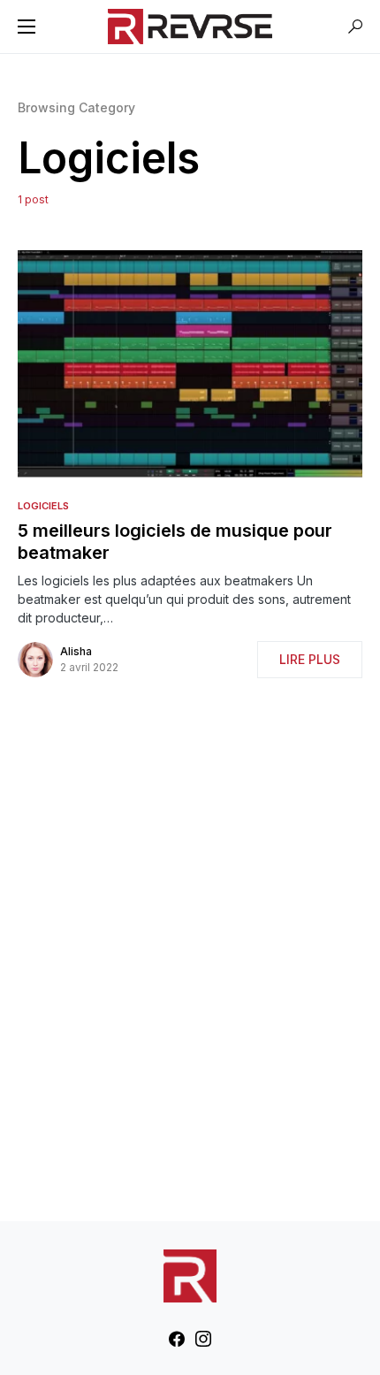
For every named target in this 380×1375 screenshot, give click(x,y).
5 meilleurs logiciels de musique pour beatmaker (175, 541)
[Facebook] (177, 1339)
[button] (26, 26)
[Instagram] (203, 1339)
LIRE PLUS (309, 659)
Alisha (76, 651)
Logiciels (43, 506)
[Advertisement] (190, 953)
